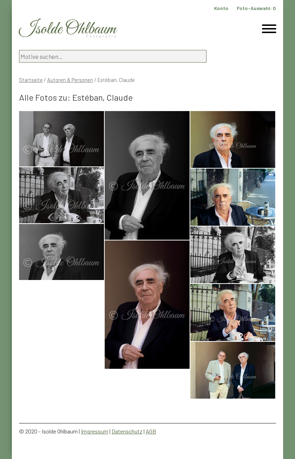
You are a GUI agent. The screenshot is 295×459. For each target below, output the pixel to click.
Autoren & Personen (70, 80)
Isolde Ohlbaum (67, 29)
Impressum (94, 431)
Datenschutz (127, 431)
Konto (221, 8)
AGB (151, 431)
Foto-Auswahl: (256, 8)
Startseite (31, 80)
